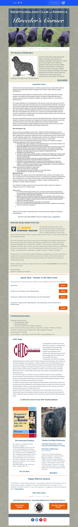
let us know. (19, 489)
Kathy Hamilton (52, 264)
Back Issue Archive (19, 506)
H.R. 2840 (43, 89)
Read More (53, 473)
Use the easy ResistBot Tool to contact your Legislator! (39, 217)
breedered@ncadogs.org (58, 500)
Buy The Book (24, 471)
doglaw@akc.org (39, 203)
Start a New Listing (39, 493)
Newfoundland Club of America (22, 500)
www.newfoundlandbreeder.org (41, 500)
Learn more (51, 139)
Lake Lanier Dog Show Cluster (20, 328)
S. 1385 (48, 89)
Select (63, 285)
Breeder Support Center (58, 506)
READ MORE (62, 80)
